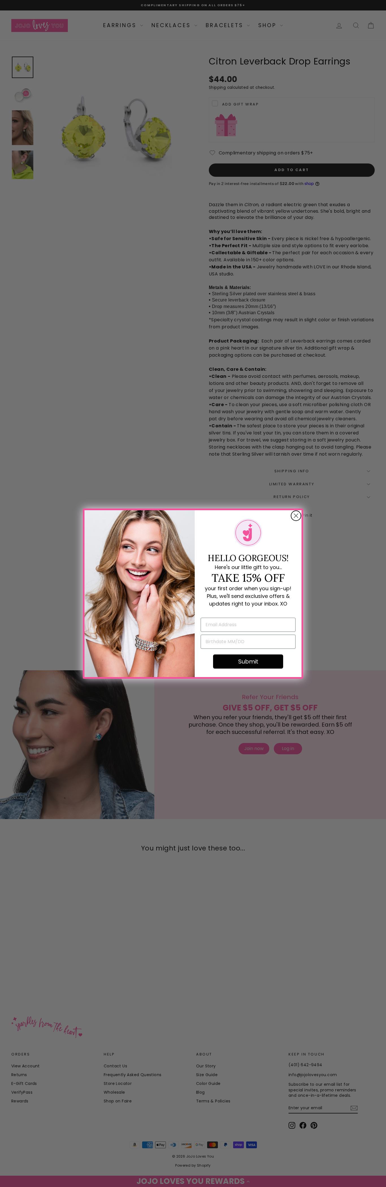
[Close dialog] (296, 516)
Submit (248, 661)
